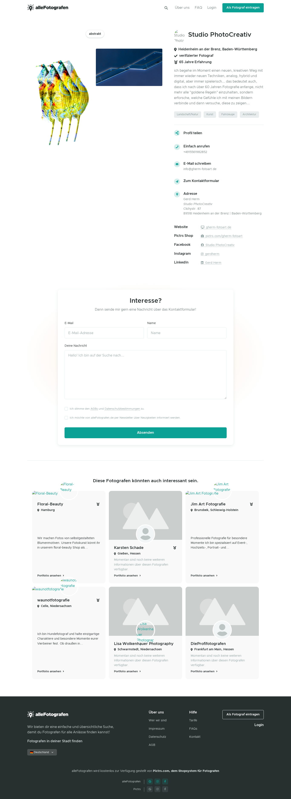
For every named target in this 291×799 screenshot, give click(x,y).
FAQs (193, 728)
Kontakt (194, 736)
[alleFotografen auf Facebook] (165, 781)
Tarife (193, 720)
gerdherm (211, 254)
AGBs (94, 409)
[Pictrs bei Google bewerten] (150, 789)
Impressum (157, 728)
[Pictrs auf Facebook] (165, 789)
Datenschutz (157, 736)
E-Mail (69, 323)
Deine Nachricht (76, 345)
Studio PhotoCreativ (219, 245)
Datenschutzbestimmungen (122, 409)
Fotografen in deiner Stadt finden (54, 741)
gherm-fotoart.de (218, 227)
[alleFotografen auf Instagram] (157, 781)
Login (211, 7)
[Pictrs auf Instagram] (157, 789)
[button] (166, 8)
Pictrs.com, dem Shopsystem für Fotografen (186, 771)
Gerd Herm (212, 262)
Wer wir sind (158, 720)
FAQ (198, 7)
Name (151, 323)
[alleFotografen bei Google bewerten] (150, 781)
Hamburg (48, 510)
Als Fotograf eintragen (243, 7)
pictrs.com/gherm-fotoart (223, 236)
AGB (152, 745)
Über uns (182, 7)
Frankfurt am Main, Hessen (214, 649)
